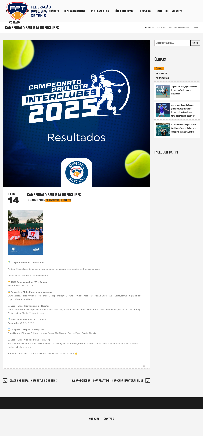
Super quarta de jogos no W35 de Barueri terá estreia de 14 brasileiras (184, 90)
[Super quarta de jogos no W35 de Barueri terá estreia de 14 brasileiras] (163, 91)
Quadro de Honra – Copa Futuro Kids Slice (33, 380)
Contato (109, 418)
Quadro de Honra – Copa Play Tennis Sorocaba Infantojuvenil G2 (107, 380)
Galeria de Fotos (158, 27)
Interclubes (66, 200)
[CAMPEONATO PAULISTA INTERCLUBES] (76, 113)
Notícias (94, 418)
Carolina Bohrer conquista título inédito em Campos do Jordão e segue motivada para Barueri (183, 128)
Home (147, 27)
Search (195, 42)
